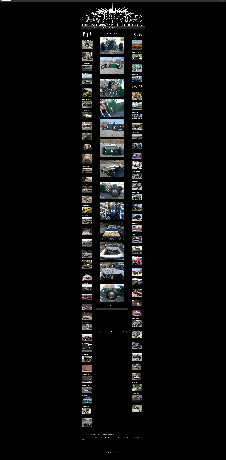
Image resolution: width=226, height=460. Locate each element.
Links (126, 28)
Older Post (125, 332)
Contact (120, 28)
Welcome (84, 28)
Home (112, 332)
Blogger (118, 452)
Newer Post (99, 332)
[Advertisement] (112, 320)
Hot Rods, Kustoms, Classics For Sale (98, 28)
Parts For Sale (112, 28)
